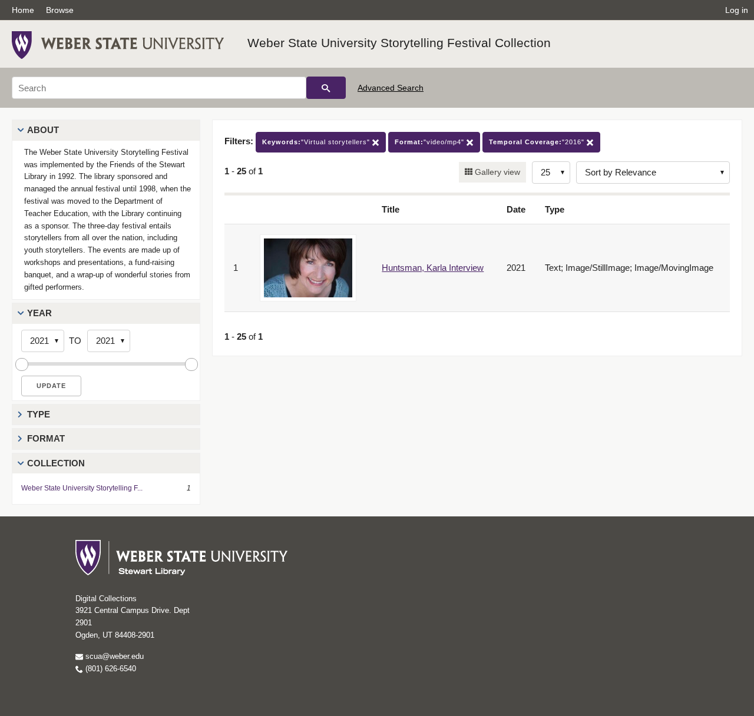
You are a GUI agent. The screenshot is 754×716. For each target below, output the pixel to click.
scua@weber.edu (113, 656)
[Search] (326, 88)
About (43, 130)
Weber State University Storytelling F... (82, 488)
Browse (60, 10)
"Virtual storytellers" (317, 141)
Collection (56, 463)
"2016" (538, 141)
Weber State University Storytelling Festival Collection (399, 42)
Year (39, 313)
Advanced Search (391, 87)
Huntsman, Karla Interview (433, 268)
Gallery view (496, 172)
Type (38, 414)
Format (46, 438)
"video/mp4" (431, 141)
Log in (736, 10)
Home (23, 10)
